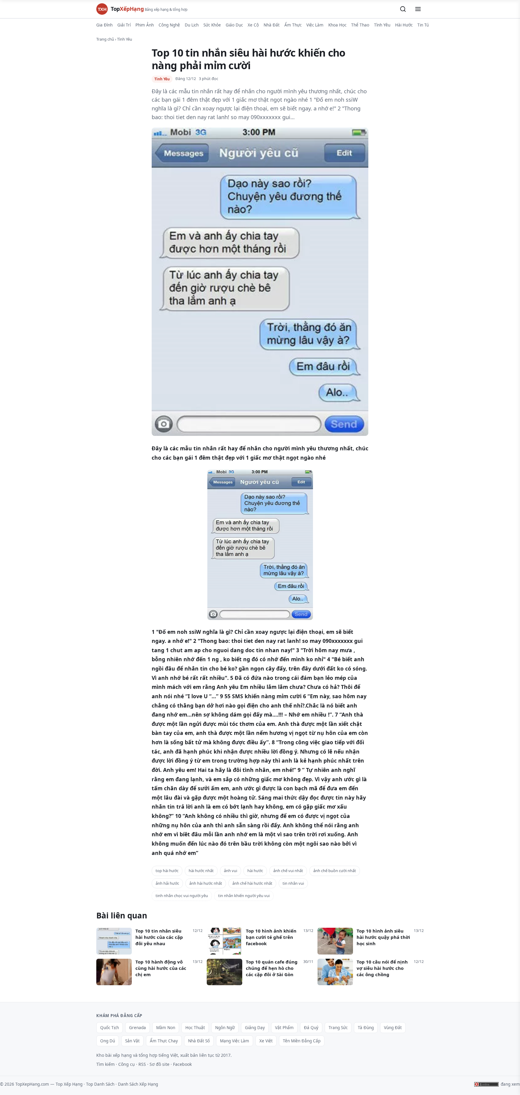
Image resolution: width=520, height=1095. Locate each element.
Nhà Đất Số (199, 1041)
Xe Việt (266, 1041)
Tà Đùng (366, 1027)
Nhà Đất (272, 25)
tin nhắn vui (293, 883)
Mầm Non (165, 1027)
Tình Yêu (382, 25)
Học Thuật (195, 1027)
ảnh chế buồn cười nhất (334, 870)
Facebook (182, 1064)
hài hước (255, 870)
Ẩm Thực (293, 25)
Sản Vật (132, 1041)
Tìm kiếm (105, 1064)
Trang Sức (338, 1027)
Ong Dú (107, 1041)
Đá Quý (311, 1027)
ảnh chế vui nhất (288, 870)
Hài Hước (404, 25)
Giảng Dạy (255, 1027)
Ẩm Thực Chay (164, 1041)
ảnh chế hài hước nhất (252, 883)
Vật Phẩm (284, 1027)
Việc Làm (314, 25)
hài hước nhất (201, 870)
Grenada (137, 1027)
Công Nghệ (169, 25)
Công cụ (126, 1064)
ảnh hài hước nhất (205, 883)
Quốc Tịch (109, 1027)
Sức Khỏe (212, 25)
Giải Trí (124, 25)
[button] (403, 9)
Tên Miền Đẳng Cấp (301, 1041)
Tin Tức (424, 25)
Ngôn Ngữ (225, 1027)
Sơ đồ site (159, 1064)
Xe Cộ (253, 25)
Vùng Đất (393, 1027)
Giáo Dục (234, 25)
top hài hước (167, 870)
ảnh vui (230, 870)
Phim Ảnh (144, 25)
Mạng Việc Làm (234, 1041)
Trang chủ (105, 39)
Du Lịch (192, 25)
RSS (142, 1064)
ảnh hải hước (167, 883)
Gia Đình (104, 25)
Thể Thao (360, 25)
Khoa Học (337, 25)
